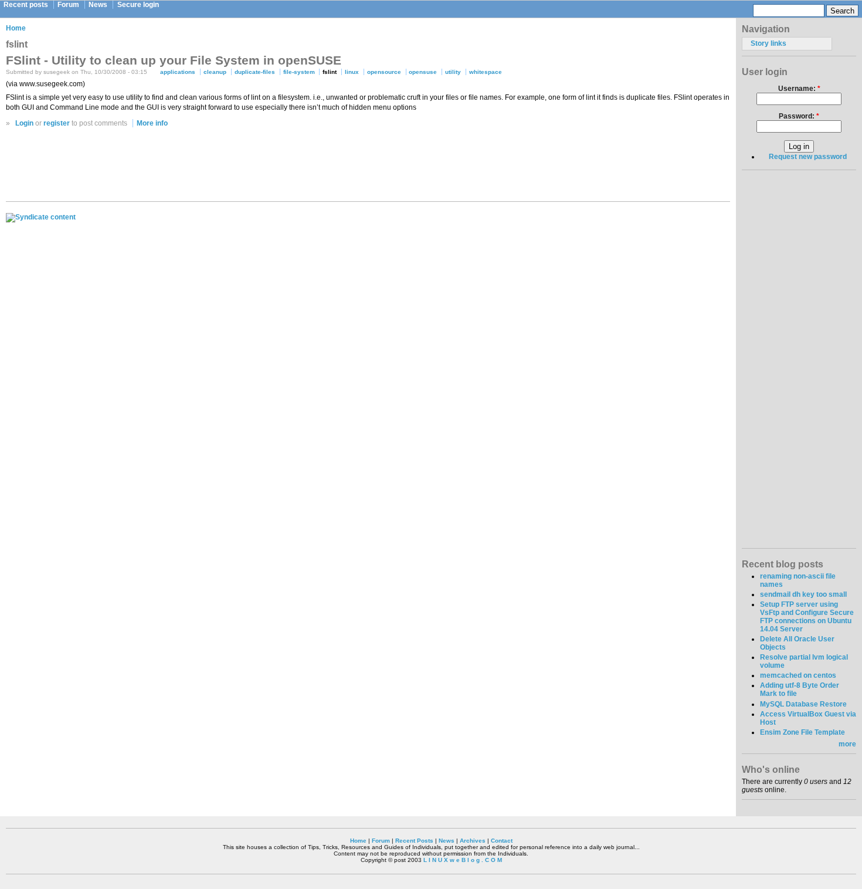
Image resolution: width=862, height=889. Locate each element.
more (847, 744)
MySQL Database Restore (803, 704)
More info (152, 123)
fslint (330, 72)
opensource (384, 72)
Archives (473, 840)
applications (177, 72)
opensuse (423, 72)
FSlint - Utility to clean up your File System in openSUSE (173, 60)
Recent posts (26, 5)
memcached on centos (798, 675)
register (56, 123)
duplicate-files (255, 72)
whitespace (485, 72)
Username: (799, 88)
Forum (68, 5)
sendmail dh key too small (803, 594)
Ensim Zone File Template (802, 732)
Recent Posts (414, 840)
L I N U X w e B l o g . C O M (462, 860)
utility (453, 72)
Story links (768, 43)
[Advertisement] (368, 167)
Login (24, 123)
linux (352, 72)
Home (16, 28)
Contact (502, 840)
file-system (299, 72)
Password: (799, 116)
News (98, 5)
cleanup (214, 72)
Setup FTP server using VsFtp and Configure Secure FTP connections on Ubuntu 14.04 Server (807, 616)
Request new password (808, 157)
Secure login (138, 5)
